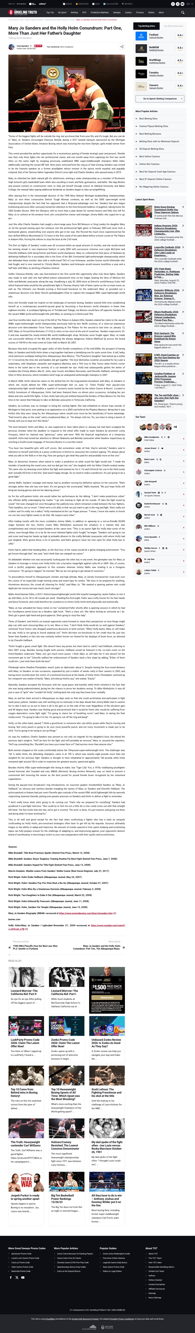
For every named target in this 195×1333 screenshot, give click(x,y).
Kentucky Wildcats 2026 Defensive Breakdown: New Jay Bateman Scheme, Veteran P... (166, 294)
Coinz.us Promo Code (20, 1262)
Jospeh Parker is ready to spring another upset (25, 1197)
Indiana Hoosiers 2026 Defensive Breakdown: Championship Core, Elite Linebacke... (167, 229)
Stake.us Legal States (112, 1271)
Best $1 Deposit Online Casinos (155, 179)
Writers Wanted (155, 1280)
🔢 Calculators (110, 4)
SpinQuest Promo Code (21, 1254)
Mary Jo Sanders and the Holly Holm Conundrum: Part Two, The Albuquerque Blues (99, 947)
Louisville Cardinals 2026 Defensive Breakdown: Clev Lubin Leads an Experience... (167, 251)
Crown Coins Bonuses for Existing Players (75, 1254)
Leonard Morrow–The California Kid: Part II (24, 992)
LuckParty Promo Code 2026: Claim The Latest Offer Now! (25, 1043)
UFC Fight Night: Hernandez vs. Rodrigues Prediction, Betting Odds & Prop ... (167, 272)
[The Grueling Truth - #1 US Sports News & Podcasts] (26, 13)
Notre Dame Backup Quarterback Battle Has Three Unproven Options (166, 210)
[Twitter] (178, 4)
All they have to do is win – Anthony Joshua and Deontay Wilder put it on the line (107, 1200)
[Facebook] (173, 4)
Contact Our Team (156, 1271)
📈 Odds (96, 4)
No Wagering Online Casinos (153, 186)
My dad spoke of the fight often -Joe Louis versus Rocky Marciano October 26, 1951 (107, 1147)
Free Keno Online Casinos (114, 1258)
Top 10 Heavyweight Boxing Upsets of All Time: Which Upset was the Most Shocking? (65, 1094)
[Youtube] (182, 4)
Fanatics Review (156, 75)
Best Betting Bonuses (150, 133)
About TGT (153, 1254)
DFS (84, 12)
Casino (128, 12)
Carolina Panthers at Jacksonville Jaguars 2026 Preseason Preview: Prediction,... (165, 377)
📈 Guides (67, 4)
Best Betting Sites (148, 118)
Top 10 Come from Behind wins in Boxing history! (24, 1092)
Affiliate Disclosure (157, 1289)
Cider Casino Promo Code (22, 1267)
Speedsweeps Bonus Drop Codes (71, 1267)
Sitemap (152, 1293)
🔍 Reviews (127, 4)
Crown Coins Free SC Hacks (69, 1258)
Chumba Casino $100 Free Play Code (73, 1262)
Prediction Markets (100, 12)
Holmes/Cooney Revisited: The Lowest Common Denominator (65, 1145)
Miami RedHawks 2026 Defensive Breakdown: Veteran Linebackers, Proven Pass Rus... (166, 316)
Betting (74, 12)
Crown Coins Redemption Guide (116, 1254)
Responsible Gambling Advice (161, 1267)
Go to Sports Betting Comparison (160, 98)
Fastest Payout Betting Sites (153, 126)
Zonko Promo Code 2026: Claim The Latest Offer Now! (65, 1043)
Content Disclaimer (157, 1284)
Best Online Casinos (149, 156)
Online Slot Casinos (149, 164)
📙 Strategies (82, 4)
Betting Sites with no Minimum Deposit (159, 141)
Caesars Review (156, 88)
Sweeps (117, 12)
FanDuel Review (156, 37)
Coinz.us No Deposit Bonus (68, 1271)
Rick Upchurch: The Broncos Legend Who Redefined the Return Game (165, 337)
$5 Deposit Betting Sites (151, 149)
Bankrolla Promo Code (20, 1271)
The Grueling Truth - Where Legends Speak (25, 20)
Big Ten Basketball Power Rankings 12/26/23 (62, 1199)
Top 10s (50, 12)
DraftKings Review (157, 63)
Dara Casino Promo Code (113, 1267)
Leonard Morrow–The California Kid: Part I (64, 992)
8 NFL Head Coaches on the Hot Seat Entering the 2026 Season (167, 358)
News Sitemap (155, 1298)
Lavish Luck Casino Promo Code (25, 1258)
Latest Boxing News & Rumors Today (60, 20)
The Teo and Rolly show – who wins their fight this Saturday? (167, 398)
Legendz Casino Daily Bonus (115, 1262)
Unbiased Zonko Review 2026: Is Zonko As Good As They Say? (106, 1043)
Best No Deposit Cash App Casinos (157, 171)
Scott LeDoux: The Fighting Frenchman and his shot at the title (106, 1092)
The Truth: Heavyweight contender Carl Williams (26, 1143)
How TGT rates (155, 1262)
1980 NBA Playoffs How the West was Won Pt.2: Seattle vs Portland (32, 947)
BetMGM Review (156, 50)
